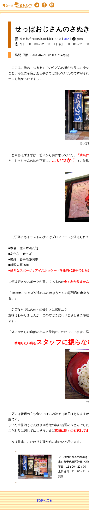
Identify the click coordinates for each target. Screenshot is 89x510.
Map (66, 39)
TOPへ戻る (44, 500)
